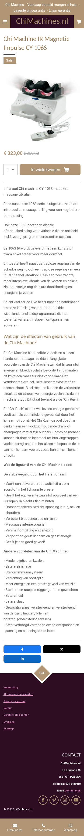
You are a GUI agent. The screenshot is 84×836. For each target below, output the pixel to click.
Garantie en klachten (16, 714)
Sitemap (9, 728)
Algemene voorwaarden (18, 694)
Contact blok (72, 790)
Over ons (9, 721)
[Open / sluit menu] (5, 21)
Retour (8, 708)
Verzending (11, 687)
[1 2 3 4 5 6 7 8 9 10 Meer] (11, 169)
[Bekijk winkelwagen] (79, 21)
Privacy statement (14, 701)
